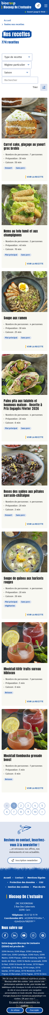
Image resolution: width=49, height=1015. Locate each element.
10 (35, 811)
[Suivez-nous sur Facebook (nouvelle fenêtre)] (5, 935)
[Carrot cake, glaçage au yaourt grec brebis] (24, 118)
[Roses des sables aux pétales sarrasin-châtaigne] (24, 465)
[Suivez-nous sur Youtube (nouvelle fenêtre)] (23, 935)
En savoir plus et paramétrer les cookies (24, 1003)
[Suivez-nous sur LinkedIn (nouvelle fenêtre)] (14, 935)
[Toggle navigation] (45, 6)
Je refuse (15, 1010)
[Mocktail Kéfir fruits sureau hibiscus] (24, 642)
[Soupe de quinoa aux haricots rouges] (24, 552)
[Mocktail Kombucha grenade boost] (24, 729)
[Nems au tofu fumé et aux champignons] (24, 204)
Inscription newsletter (26, 860)
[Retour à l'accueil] (8, 3)
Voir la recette (35, 177)
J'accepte (34, 1010)
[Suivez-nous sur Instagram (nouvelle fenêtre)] (33, 935)
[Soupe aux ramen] (24, 291)
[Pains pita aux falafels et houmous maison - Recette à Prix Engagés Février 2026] (24, 374)
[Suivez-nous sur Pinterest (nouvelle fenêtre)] (42, 935)
